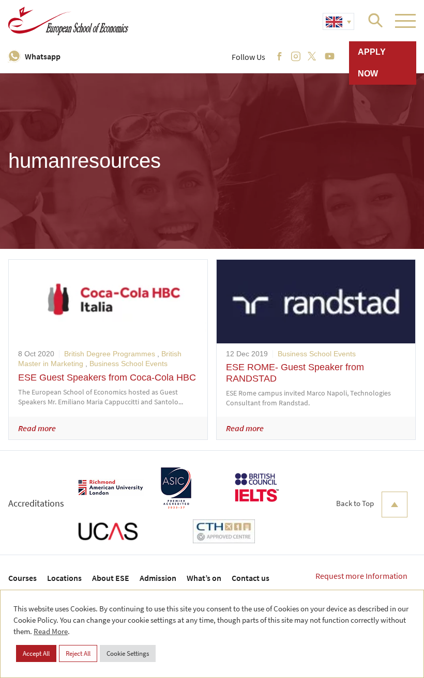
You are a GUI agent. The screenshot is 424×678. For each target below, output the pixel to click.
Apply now (372, 62)
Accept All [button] (36, 653)
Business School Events (128, 363)
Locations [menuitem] (64, 578)
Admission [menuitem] (158, 578)
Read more (37, 428)
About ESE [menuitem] (110, 578)
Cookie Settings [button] (128, 653)
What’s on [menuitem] (204, 578)
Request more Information (361, 576)
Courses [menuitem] (22, 578)
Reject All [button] (78, 653)
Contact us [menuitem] (250, 578)
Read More (51, 631)
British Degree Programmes (109, 354)
